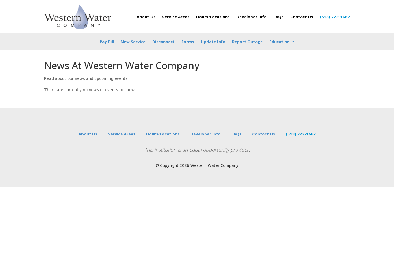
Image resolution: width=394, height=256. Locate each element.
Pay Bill (107, 41)
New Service (133, 41)
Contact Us (301, 16)
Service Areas (175, 16)
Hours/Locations (213, 16)
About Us (146, 16)
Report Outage (247, 41)
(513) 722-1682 (335, 16)
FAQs (278, 16)
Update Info (213, 41)
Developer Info (251, 16)
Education (279, 41)
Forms (187, 41)
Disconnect (163, 41)
